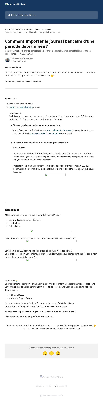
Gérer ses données (43, 29)
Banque (29, 29)
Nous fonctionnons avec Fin (52, 395)
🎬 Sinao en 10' (60, 386)
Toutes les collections (14, 29)
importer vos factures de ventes (45, 133)
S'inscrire (40, 386)
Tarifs (49, 386)
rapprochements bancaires (59, 130)
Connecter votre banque (21, 106)
